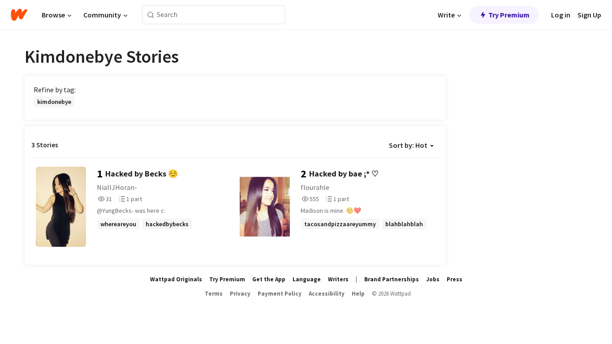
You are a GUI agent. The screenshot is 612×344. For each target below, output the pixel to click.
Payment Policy (280, 293)
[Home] (19, 15)
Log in (560, 14)
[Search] (150, 15)
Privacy (240, 293)
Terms (214, 293)
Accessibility (327, 293)
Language (307, 279)
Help (358, 293)
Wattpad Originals (176, 279)
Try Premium (509, 14)
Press (454, 279)
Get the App (268, 279)
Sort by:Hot (408, 145)
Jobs (433, 279)
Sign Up (589, 14)
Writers (338, 279)
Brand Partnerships (391, 279)
